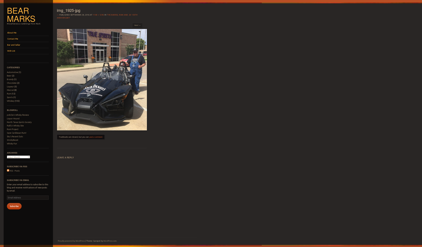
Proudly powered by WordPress (71, 241)
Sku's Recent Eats (15, 136)
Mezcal (10, 90)
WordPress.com (110, 241)
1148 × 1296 (98, 15)
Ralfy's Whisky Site (15, 126)
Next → (137, 25)
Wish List (11, 51)
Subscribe (14, 206)
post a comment (95, 137)
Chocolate (11, 83)
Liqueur (10, 87)
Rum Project (12, 129)
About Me (11, 33)
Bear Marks (21, 14)
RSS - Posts (14, 171)
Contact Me (12, 39)
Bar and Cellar (13, 45)
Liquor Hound (13, 118)
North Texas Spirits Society (19, 122)
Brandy (10, 79)
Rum (9, 94)
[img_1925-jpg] (102, 130)
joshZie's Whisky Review (18, 115)
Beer (9, 76)
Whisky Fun (12, 144)
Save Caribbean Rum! (16, 133)
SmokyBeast (12, 140)
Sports (10, 97)
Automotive (12, 72)
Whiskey (10, 101)
